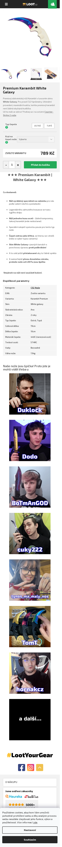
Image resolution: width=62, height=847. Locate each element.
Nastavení (30, 830)
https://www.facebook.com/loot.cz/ (21, 767)
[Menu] (6, 4)
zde (35, 822)
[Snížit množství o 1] (6, 164)
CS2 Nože (35, 287)
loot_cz (30, 767)
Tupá (49, 125)
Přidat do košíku (40, 164)
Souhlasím (30, 839)
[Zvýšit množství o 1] (18, 164)
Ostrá (37, 125)
